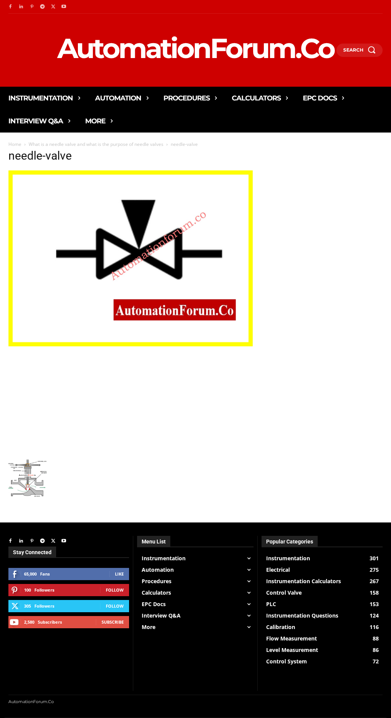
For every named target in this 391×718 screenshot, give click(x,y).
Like (119, 574)
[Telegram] (42, 6)
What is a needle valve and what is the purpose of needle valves (96, 144)
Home (14, 144)
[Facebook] (10, 6)
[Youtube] (63, 6)
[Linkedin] (21, 6)
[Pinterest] (31, 6)
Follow (115, 590)
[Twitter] (53, 6)
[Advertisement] (130, 401)
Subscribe (113, 622)
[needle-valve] (130, 344)
